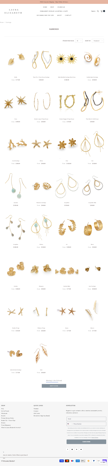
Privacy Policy (64, 247)
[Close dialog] (84, 211)
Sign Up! (70, 252)
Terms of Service (82, 248)
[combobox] (59, 232)
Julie (4, 458)
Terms (68, 247)
